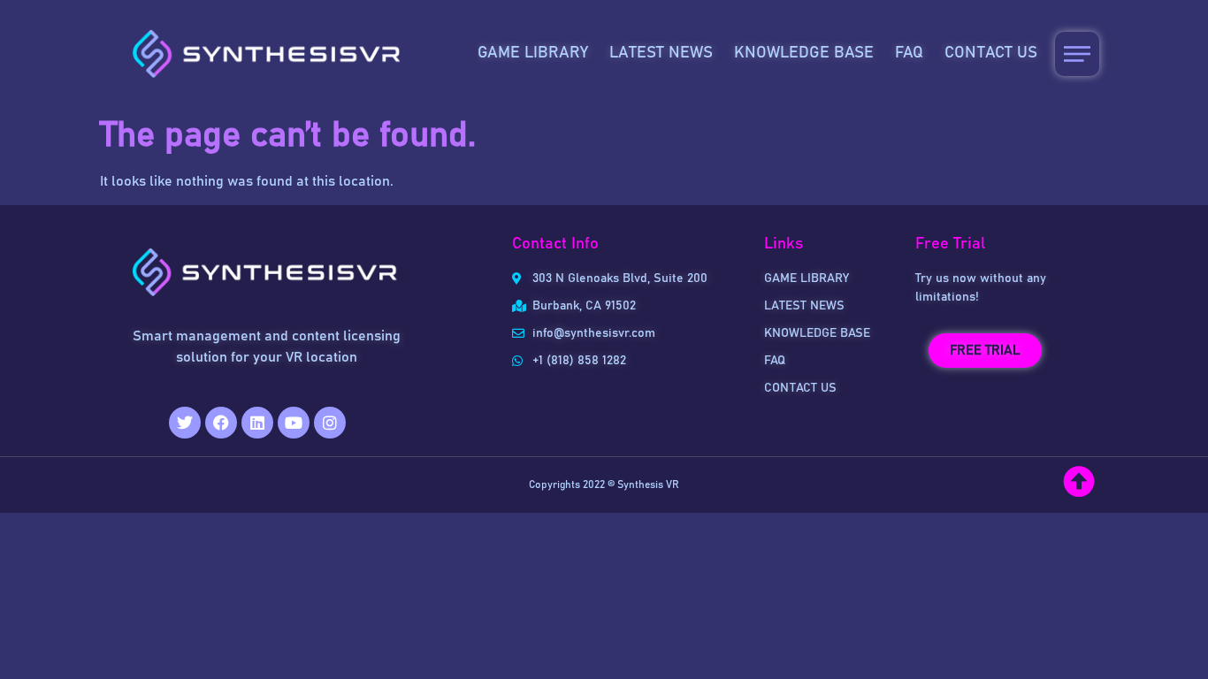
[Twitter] (185, 423)
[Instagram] (330, 423)
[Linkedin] (257, 423)
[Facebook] (221, 423)
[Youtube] (294, 423)
